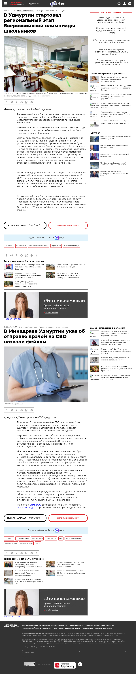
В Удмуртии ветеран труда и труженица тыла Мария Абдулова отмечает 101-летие (111, 62)
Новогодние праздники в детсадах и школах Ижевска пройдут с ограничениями (68, 275)
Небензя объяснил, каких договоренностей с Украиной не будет (114, 173)
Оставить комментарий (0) (68, 225)
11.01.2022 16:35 (9, 11)
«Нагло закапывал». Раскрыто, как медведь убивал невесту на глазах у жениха (116, 105)
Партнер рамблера (44, 664)
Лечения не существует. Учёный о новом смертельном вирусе (115, 359)
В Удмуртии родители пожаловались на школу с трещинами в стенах (26, 284)
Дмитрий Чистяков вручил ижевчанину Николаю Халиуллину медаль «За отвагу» (111, 51)
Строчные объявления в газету (67, 628)
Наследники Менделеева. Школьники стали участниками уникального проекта (28, 275)
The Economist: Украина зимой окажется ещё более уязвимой (113, 164)
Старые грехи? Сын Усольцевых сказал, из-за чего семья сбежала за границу (116, 351)
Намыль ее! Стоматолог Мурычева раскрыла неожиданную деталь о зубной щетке (115, 377)
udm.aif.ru (35, 505)
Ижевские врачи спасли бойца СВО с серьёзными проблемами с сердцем (71, 573)
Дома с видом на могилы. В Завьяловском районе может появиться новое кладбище (111, 20)
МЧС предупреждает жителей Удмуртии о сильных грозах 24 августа (111, 30)
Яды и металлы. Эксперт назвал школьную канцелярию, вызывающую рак (114, 79)
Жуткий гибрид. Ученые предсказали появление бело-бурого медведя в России (116, 88)
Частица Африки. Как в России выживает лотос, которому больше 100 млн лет (115, 114)
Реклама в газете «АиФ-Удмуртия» (100, 625)
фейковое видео (26, 507)
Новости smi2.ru (12, 319)
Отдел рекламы (76, 625)
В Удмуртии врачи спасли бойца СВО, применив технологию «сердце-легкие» (70, 564)
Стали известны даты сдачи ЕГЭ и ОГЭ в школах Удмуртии (71, 266)
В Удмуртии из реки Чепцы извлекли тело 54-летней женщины (111, 41)
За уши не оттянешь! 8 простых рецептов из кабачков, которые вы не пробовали (116, 368)
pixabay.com (45, 96)
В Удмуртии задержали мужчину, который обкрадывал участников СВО (29, 581)
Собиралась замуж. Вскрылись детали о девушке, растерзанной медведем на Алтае (115, 333)
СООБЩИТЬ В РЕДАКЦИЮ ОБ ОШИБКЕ (97, 628)
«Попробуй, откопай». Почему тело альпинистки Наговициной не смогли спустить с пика (116, 342)
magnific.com (17, 404)
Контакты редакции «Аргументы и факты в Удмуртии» (44, 625)
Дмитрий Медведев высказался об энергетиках (114, 155)
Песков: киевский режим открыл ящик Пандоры (114, 146)
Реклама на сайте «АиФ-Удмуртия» (36, 628)
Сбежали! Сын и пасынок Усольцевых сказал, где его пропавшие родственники (116, 97)
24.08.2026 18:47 (10, 327)
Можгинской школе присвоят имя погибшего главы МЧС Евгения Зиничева (29, 267)
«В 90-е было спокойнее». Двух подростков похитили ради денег (115, 122)
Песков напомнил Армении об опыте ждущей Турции (115, 138)
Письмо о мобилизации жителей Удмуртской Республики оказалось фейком (28, 573)
